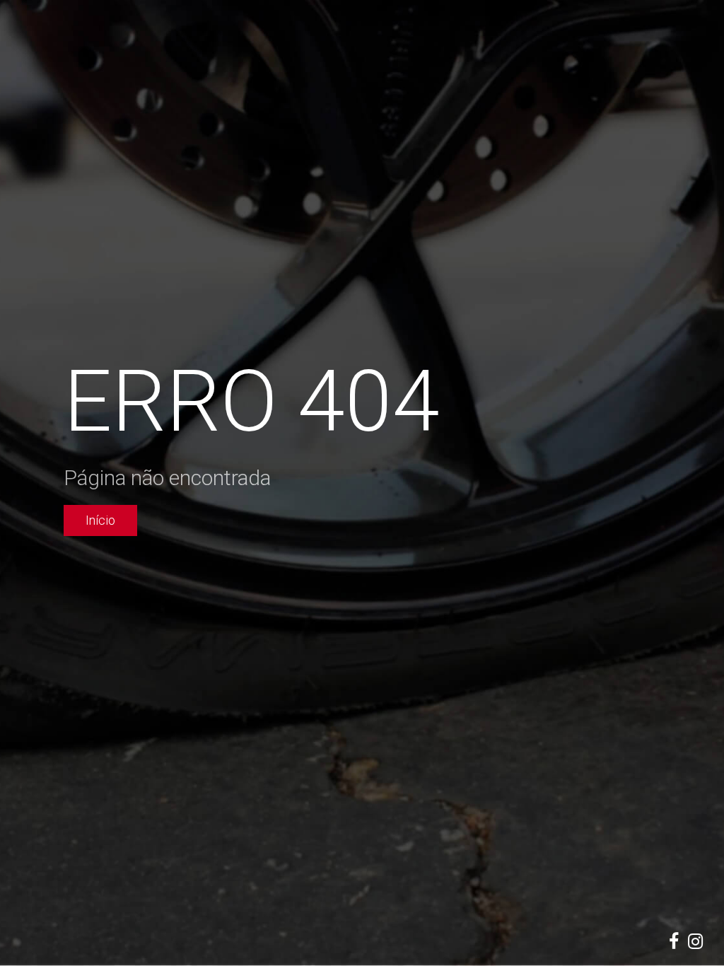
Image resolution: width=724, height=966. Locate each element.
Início (100, 520)
